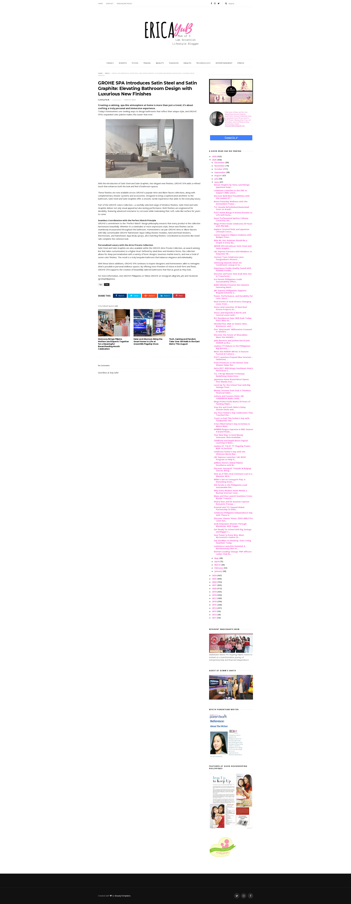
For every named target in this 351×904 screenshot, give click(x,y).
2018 (214, 595)
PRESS (240, 63)
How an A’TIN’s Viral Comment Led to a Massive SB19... (233, 475)
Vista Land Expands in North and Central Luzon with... (230, 313)
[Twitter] (219, 3)
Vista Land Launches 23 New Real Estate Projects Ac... (230, 308)
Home (100, 4)
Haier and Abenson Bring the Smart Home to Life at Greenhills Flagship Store (148, 341)
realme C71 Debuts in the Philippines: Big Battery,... (232, 347)
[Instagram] (215, 3)
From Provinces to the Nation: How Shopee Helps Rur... (231, 363)
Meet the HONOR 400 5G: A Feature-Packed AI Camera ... (231, 352)
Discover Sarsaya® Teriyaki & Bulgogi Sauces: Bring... (232, 469)
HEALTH (187, 63)
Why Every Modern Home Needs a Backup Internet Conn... (230, 491)
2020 (214, 588)
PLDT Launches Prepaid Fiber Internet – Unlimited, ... (233, 358)
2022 (214, 582)
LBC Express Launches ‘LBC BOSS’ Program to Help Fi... (230, 458)
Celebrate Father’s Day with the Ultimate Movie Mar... (229, 452)
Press (107, 73)
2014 (214, 608)
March (217, 564)
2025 (214, 159)
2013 (214, 611)
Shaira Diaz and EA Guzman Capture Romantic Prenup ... (231, 502)
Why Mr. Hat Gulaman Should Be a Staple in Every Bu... (230, 241)
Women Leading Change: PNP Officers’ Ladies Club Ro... (233, 552)
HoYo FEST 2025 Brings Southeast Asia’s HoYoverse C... (233, 369)
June (216, 182)
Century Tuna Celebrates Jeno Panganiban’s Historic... (229, 258)
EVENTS (123, 63)
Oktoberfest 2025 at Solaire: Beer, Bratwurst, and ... (230, 324)
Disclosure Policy (124, 4)
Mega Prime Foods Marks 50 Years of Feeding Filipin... (232, 402)
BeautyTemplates (123, 895)
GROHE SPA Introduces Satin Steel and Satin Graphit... (232, 247)
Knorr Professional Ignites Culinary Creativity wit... (231, 219)
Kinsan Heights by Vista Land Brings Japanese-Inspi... (232, 185)
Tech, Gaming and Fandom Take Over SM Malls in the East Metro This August (184, 341)
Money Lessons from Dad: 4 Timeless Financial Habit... (232, 391)
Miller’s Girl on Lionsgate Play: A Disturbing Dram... (229, 480)
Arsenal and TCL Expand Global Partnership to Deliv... (229, 508)
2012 (214, 614)
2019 (214, 591)
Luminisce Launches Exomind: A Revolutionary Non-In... (229, 547)
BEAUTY (160, 63)
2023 (214, 578)
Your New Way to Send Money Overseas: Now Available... (228, 436)
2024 (214, 575)
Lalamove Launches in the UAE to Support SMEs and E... (230, 191)
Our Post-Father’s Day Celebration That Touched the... (233, 413)
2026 (214, 156)
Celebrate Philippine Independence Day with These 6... (233, 513)
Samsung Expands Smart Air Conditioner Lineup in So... (228, 263)
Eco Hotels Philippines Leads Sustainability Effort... (228, 280)
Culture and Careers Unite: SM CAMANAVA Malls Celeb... (229, 397)
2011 (214, 617)
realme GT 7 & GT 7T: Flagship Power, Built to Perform (232, 447)
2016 (214, 601)
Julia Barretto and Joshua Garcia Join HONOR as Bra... (232, 341)
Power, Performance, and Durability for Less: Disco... (233, 297)
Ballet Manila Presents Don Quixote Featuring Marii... (231, 286)
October (218, 169)
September (220, 172)
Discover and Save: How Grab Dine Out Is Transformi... (233, 274)
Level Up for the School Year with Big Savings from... (232, 386)
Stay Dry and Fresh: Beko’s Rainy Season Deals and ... (230, 408)
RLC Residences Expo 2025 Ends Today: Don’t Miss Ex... (233, 319)
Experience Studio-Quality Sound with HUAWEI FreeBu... (232, 269)
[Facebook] (211, 3)
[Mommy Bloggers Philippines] (223, 857)
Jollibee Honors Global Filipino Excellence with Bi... (228, 463)
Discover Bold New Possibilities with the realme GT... (232, 197)
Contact (109, 4)
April (217, 561)
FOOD (135, 63)
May (216, 558)
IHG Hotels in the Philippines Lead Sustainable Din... (230, 486)
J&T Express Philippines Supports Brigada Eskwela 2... (230, 291)
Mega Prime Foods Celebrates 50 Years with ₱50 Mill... (233, 224)
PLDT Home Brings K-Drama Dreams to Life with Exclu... (233, 213)
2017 (214, 598)
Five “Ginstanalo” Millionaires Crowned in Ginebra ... (233, 330)
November (219, 165)
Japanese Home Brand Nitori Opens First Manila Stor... (231, 380)
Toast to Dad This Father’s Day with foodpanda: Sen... (231, 419)
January (218, 571)
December (219, 162)
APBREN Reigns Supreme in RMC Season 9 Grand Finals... (233, 430)
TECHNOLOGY (203, 63)
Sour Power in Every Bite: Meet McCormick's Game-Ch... (229, 536)
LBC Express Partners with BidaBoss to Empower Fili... (233, 252)
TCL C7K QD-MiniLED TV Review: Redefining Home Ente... (229, 374)
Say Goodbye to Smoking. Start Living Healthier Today (232, 541)
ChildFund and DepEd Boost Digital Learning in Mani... (231, 441)
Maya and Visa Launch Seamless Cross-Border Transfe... (233, 497)
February (219, 568)
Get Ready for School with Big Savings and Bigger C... (232, 530)
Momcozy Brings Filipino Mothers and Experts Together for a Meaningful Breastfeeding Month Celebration (113, 344)
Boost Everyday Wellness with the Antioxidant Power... (230, 202)
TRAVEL (147, 63)
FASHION (174, 63)
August (218, 175)
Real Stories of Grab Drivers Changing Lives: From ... (232, 302)
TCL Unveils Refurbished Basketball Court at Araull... (231, 208)
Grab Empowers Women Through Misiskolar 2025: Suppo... (230, 525)
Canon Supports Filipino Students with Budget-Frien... (232, 236)
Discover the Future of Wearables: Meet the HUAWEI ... (231, 336)
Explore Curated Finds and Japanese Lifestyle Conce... (231, 230)
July (216, 178)
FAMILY (110, 63)
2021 (214, 585)
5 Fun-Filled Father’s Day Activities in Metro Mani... (232, 425)
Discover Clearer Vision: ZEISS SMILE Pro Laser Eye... (233, 519)
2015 (214, 604)
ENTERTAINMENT (224, 63)
